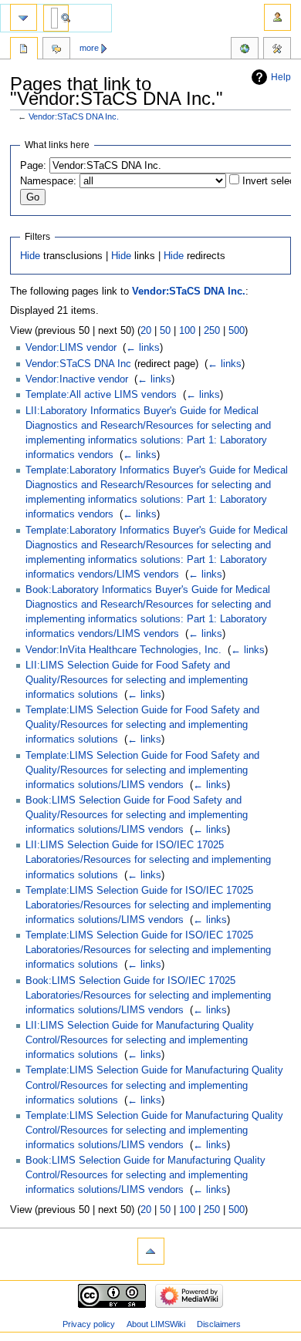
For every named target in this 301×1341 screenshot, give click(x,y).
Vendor (24, 50)
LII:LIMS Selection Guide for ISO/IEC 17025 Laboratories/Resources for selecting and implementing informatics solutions (148, 860)
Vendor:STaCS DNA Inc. (74, 116)
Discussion (56, 50)
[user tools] (277, 17)
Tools (277, 50)
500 (236, 330)
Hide (30, 256)
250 (212, 330)
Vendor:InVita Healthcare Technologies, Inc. (123, 650)
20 (145, 330)
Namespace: (48, 181)
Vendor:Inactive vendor (76, 379)
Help (281, 77)
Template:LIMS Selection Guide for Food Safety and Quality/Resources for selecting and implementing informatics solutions (142, 725)
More (89, 47)
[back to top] (150, 1251)
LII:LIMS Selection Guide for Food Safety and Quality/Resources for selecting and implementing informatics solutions (136, 680)
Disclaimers (219, 1324)
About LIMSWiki (156, 1324)
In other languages (245, 50)
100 (187, 330)
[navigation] (23, 17)
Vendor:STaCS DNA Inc (78, 364)
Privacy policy (89, 1324)
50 (165, 330)
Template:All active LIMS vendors (101, 394)
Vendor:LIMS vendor (71, 347)
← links (143, 347)
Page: (33, 165)
